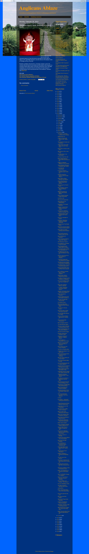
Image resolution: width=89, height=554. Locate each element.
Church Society (59, 39)
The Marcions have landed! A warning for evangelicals (64, 263)
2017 (58, 106)
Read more (24, 70)
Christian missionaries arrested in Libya (62, 334)
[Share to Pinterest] (43, 79)
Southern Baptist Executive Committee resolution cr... (63, 297)
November (60, 116)
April (59, 128)
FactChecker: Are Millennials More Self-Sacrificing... (64, 385)
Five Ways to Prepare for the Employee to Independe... (64, 279)
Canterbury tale (61, 198)
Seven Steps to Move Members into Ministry (63, 179)
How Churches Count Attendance (62, 451)
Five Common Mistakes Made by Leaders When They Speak (63, 432)
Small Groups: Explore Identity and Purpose (62, 276)
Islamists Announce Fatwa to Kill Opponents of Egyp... (64, 366)
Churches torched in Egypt (63, 331)
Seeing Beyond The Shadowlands (62, 202)
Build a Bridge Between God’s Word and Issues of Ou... (63, 159)
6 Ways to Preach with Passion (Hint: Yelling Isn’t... (62, 139)
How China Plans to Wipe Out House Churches (63, 311)
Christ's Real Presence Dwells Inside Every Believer (62, 182)
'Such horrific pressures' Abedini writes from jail (63, 234)
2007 (58, 526)
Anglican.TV (58, 36)
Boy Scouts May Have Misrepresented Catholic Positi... (63, 305)
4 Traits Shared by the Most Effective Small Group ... (63, 404)
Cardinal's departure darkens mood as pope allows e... (63, 175)
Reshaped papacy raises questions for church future (63, 214)
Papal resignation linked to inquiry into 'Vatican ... (63, 239)
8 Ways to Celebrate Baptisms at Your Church (63, 163)
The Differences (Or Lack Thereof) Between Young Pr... (63, 252)
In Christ (59, 397)
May (59, 127)
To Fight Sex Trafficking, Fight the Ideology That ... (63, 211)
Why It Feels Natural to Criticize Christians (62, 388)
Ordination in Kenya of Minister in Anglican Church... (62, 337)
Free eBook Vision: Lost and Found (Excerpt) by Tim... (63, 265)
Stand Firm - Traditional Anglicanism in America (60, 56)
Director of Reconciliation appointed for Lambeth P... (63, 317)
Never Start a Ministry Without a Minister (62, 285)
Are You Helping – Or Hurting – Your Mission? (63, 481)
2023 (58, 96)
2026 (58, 91)
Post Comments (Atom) (30, 93)
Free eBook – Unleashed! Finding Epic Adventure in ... (63, 400)
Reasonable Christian (60, 50)
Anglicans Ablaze (38, 8)
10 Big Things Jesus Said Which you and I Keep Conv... (63, 145)
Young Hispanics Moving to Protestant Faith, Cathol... (63, 166)
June (59, 125)
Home (20, 17)
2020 (58, 101)
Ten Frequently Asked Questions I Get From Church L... (63, 395)
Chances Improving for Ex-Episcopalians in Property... (63, 256)
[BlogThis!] (40, 79)
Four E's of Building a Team (63, 483)
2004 (58, 531)
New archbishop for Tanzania (62, 237)
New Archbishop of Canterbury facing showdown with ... (62, 444)
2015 (58, 110)
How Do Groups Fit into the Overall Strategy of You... (63, 382)
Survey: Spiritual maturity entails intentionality (63, 196)
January (60, 515)
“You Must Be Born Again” (63, 324)
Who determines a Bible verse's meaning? (63, 409)
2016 (58, 108)
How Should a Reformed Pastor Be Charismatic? (63, 420)
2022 (58, 98)
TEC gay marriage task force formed (62, 300)
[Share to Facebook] (42, 79)
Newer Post (22, 90)
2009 (58, 522)
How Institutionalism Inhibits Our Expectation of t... (63, 249)
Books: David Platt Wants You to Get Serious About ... (63, 490)
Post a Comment (24, 85)
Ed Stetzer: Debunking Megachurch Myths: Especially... (62, 221)
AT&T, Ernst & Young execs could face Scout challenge (63, 354)
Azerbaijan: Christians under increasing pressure (63, 505)
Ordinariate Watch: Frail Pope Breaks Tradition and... (63, 447)
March (59, 130)
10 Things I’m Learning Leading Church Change (63, 134)
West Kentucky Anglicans (61, 85)
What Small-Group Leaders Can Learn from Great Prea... (63, 508)
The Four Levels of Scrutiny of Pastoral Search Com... (63, 327)
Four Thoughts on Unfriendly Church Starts (63, 341)
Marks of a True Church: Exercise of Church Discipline (63, 478)
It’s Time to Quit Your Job (63, 156)
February (60, 132)
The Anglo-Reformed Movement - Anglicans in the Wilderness (62, 66)
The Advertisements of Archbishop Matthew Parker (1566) (61, 60)
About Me (26, 17)
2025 (58, 93)
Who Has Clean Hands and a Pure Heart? (63, 358)
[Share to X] (41, 79)
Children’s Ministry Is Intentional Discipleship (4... (63, 454)
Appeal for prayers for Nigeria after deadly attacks (62, 192)
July (59, 123)
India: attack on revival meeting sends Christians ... (63, 230)
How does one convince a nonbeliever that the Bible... (63, 379)
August (59, 121)
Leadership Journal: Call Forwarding (63, 407)
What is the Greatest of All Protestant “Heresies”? (63, 415)
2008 (58, 524)
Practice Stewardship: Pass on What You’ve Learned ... (63, 268)
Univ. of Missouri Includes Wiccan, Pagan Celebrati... (63, 272)
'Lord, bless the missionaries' (61, 169)
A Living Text (58, 30)
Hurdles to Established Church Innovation (62, 502)
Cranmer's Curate (59, 41)
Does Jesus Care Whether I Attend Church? (63, 418)
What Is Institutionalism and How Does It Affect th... (63, 329)
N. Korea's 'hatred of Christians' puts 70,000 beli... (63, 171)
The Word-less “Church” (63, 241)
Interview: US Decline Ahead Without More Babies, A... (63, 292)
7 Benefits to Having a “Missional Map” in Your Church (63, 375)
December (60, 115)
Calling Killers (60, 488)
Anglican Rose (59, 35)
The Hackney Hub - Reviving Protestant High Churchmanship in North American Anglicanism (62, 76)
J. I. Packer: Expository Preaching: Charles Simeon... (62, 288)
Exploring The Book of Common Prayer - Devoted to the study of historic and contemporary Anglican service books (62, 46)
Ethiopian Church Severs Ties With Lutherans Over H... (63, 464)
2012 (58, 517)
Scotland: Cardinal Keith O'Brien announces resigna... (63, 208)
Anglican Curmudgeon (60, 32)
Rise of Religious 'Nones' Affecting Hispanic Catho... (63, 188)
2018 (58, 105)
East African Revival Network (61, 43)
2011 (58, 519)
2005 (58, 529)
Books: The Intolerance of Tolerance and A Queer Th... (63, 471)
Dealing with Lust (61, 136)
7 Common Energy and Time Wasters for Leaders (63, 260)
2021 (58, 99)
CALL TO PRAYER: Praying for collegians (63, 475)
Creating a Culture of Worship (62, 435)
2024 (58, 94)
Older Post (50, 90)
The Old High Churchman (61, 81)
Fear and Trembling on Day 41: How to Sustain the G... (63, 281)
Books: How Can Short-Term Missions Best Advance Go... (64, 512)
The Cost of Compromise (63, 199)
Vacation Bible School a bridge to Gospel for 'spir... (62, 428)
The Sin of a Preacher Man (63, 349)
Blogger (51, 551)
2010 (58, 521)
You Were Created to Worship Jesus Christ (62, 486)
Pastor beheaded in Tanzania (62, 294)
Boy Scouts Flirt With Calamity (62, 441)
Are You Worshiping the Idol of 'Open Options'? (63, 364)
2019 (58, 103)
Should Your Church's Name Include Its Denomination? (64, 227)
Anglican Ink (58, 33)
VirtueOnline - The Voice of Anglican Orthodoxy (61, 83)
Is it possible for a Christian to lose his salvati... (63, 244)
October (60, 118)
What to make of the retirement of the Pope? (63, 412)
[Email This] (38, 79)
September (60, 120)
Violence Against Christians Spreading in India (63, 369)
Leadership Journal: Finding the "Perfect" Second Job (63, 372)
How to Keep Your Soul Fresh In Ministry (62, 347)
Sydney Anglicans (59, 57)
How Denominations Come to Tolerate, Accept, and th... (63, 391)
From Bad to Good (61, 302)
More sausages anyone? (63, 322)
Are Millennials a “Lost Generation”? (62, 155)
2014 (58, 111)
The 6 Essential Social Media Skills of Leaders (63, 247)
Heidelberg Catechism (36, 17)
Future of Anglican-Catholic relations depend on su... (63, 425)
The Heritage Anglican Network (62, 79)
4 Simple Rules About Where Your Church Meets (64, 438)
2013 (58, 113)
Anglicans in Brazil (59, 38)
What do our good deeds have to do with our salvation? (63, 343)
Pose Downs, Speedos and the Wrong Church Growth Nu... (64, 461)
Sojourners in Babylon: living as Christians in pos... (63, 468)
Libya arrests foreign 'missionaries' (62, 320)
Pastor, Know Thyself (62, 422)
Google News (58, 49)
